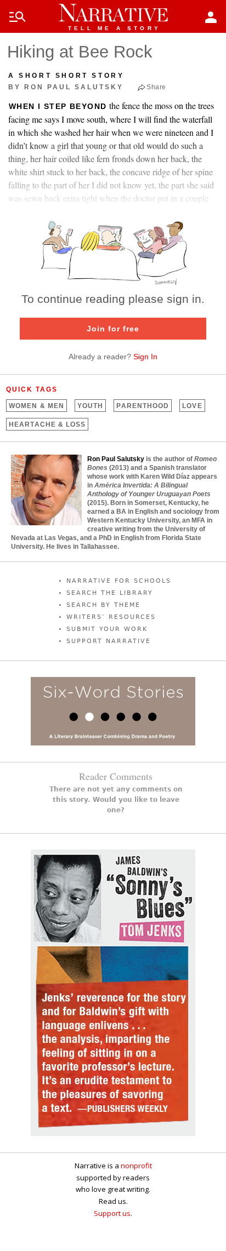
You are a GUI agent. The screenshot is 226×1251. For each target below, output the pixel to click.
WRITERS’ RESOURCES (111, 617)
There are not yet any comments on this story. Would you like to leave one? (116, 799)
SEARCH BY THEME (103, 605)
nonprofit (136, 1165)
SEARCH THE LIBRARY (109, 592)
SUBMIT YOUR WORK (107, 629)
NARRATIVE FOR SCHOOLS (118, 580)
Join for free (113, 328)
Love (192, 406)
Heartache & (47, 424)
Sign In (145, 356)
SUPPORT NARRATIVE (108, 641)
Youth (90, 406)
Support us (112, 1213)
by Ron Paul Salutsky (65, 87)
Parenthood (142, 406)
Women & (36, 406)
